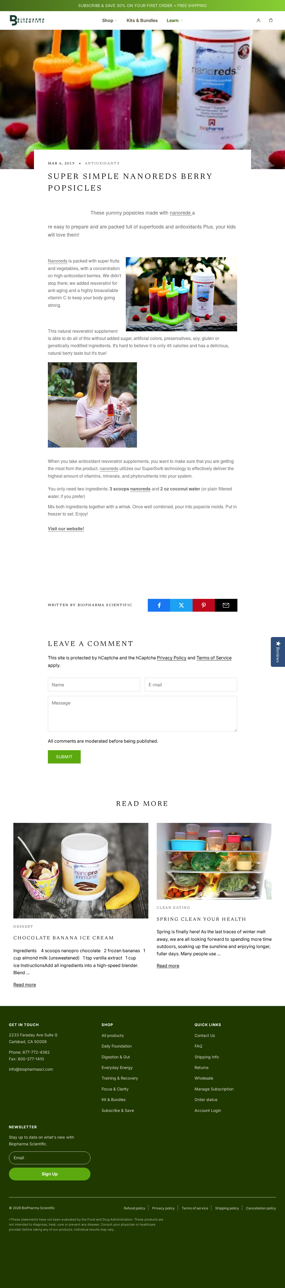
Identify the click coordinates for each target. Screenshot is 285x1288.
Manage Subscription (214, 1089)
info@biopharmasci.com (31, 1069)
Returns (201, 1067)
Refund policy (134, 1208)
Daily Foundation (117, 1046)
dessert (23, 927)
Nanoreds (57, 260)
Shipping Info (207, 1056)
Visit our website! (66, 528)
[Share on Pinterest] (204, 605)
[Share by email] (226, 605)
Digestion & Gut (116, 1056)
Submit (64, 756)
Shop (107, 20)
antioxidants (102, 163)
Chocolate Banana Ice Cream (63, 938)
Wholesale (204, 1078)
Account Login (208, 1110)
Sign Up (50, 1174)
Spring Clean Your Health (202, 919)
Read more (24, 984)
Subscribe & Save (118, 1110)
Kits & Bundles (142, 20)
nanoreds (181, 212)
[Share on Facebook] (159, 605)
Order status (206, 1099)
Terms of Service (214, 657)
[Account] (258, 20)
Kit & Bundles (114, 1099)
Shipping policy (227, 1208)
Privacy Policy (171, 657)
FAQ (198, 1046)
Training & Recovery (120, 1078)
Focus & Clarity (115, 1089)
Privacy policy (163, 1208)
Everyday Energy (117, 1067)
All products (113, 1035)
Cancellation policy (261, 1208)
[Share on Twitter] (181, 605)
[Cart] (271, 20)
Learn (173, 20)
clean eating (173, 908)
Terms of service (195, 1208)
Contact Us (205, 1035)
